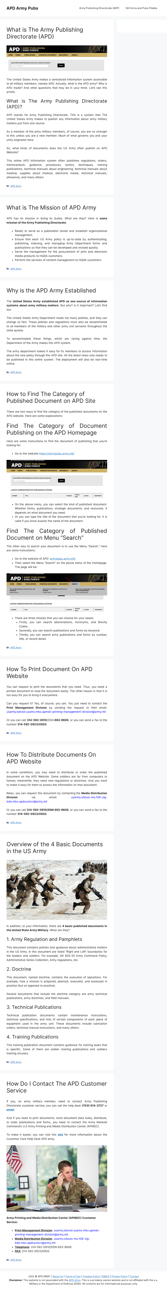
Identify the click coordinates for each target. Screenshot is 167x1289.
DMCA (105, 1276)
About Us (58, 1276)
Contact (134, 1276)
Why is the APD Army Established (51, 290)
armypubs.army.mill (62, 558)
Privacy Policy (120, 1276)
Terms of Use (73, 1276)
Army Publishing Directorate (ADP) (99, 8)
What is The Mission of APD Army (51, 207)
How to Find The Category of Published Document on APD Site (51, 397)
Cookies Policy (91, 1276)
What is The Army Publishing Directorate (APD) (45, 33)
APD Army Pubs (22, 8)
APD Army (16, 186)
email (10, 1109)
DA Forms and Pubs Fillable (141, 8)
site (60, 1134)
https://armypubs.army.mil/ (56, 453)
